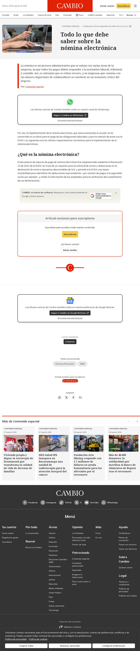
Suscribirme (70, 234)
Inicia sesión (70, 250)
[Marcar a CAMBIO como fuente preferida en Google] (100, 195)
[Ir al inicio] (70, 6)
